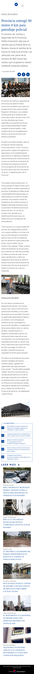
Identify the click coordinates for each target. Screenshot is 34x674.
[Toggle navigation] (22, 6)
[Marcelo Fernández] (9, 6)
